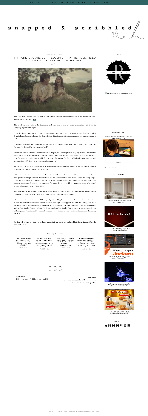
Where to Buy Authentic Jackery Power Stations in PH (119, 257)
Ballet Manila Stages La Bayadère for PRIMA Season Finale (119, 285)
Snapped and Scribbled (69, 411)
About (39, 2)
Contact (106, 2)
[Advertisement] (120, 112)
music (61, 54)
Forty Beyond (67, 2)
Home (30, 2)
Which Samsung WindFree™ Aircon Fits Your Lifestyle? (119, 201)
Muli (34, 119)
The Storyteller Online (88, 2)
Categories (51, 2)
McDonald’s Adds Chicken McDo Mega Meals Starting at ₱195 (119, 313)
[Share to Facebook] (50, 268)
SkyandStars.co (93, 411)
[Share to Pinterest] (60, 268)
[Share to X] (55, 268)
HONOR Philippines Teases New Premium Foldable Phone (119, 229)
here (24, 225)
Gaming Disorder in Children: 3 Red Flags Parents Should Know (118, 137)
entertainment (52, 54)
